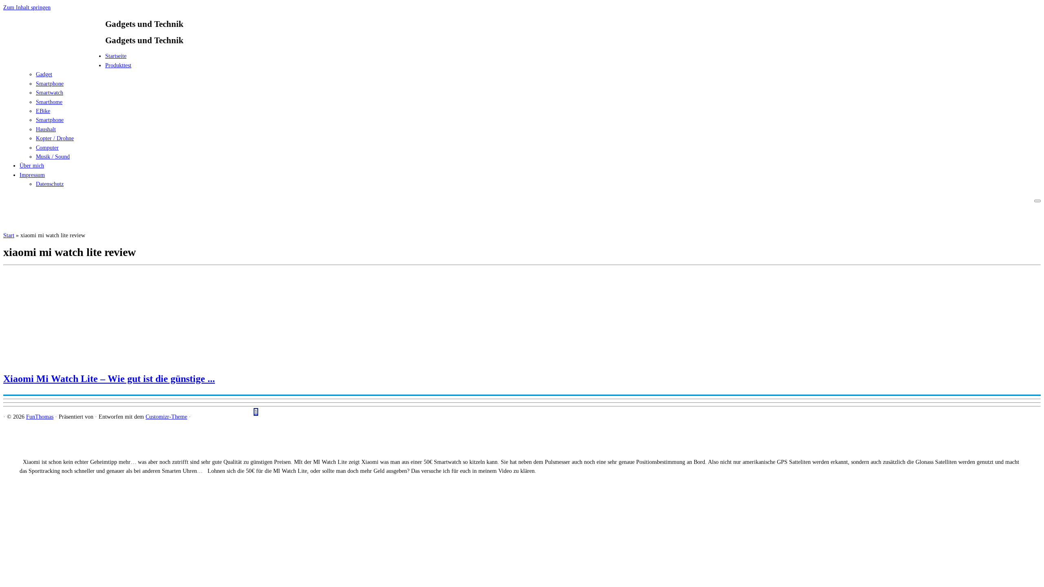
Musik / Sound (53, 157)
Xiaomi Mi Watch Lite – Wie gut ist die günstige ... (109, 378)
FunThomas (39, 417)
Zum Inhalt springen (27, 7)
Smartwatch (49, 93)
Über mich (32, 166)
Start (8, 235)
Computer (47, 148)
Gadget (44, 74)
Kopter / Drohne (55, 138)
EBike (43, 111)
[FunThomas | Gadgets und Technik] (54, 58)
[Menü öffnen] (1037, 201)
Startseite (115, 56)
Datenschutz (50, 184)
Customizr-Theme (166, 417)
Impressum (32, 175)
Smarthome (49, 102)
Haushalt (46, 129)
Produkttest (118, 65)
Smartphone (50, 84)
